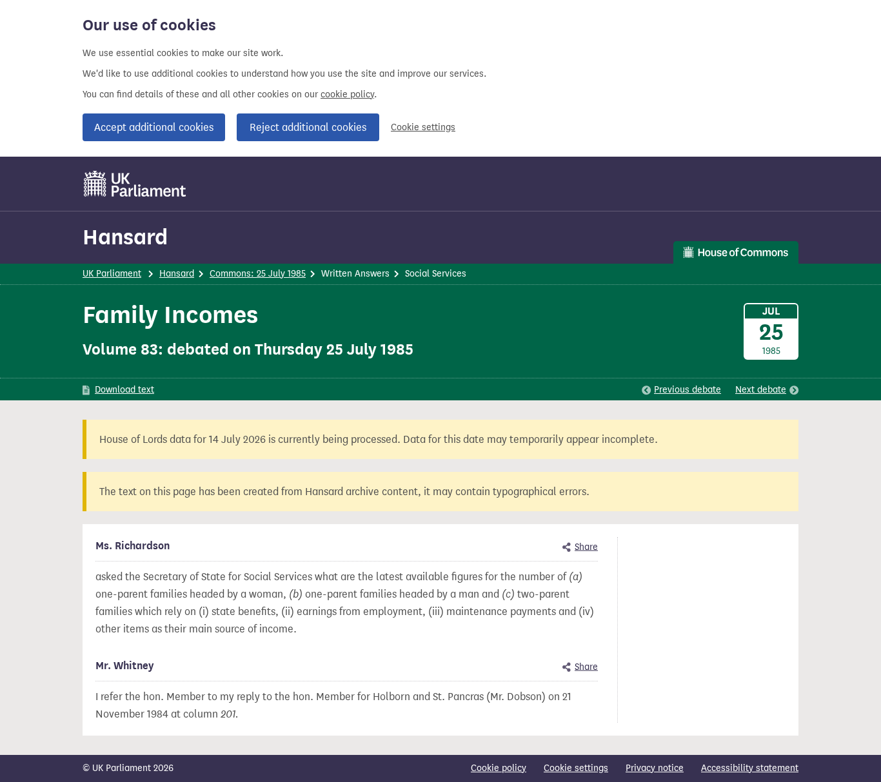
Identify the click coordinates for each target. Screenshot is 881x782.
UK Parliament (112, 273)
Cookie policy (498, 768)
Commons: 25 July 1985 (258, 273)
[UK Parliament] (135, 184)
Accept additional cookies (153, 127)
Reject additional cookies (308, 127)
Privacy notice (655, 768)
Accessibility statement (749, 768)
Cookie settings (423, 127)
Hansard (125, 237)
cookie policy (347, 94)
